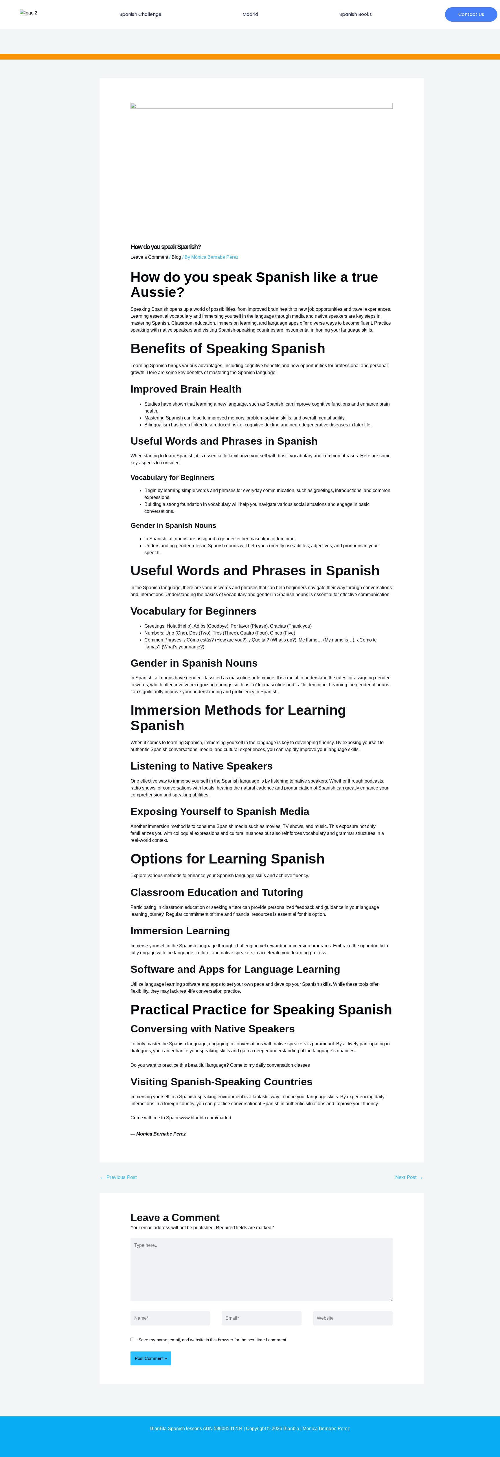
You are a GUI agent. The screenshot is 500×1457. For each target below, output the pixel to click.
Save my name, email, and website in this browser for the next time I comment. (212, 1339)
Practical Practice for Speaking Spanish (261, 1009)
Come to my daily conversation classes (270, 1065)
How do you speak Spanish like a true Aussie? (254, 284)
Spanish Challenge (140, 14)
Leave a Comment (149, 257)
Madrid (250, 14)
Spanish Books (355, 14)
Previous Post (118, 1177)
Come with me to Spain (154, 1117)
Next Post (409, 1177)
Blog (176, 257)
